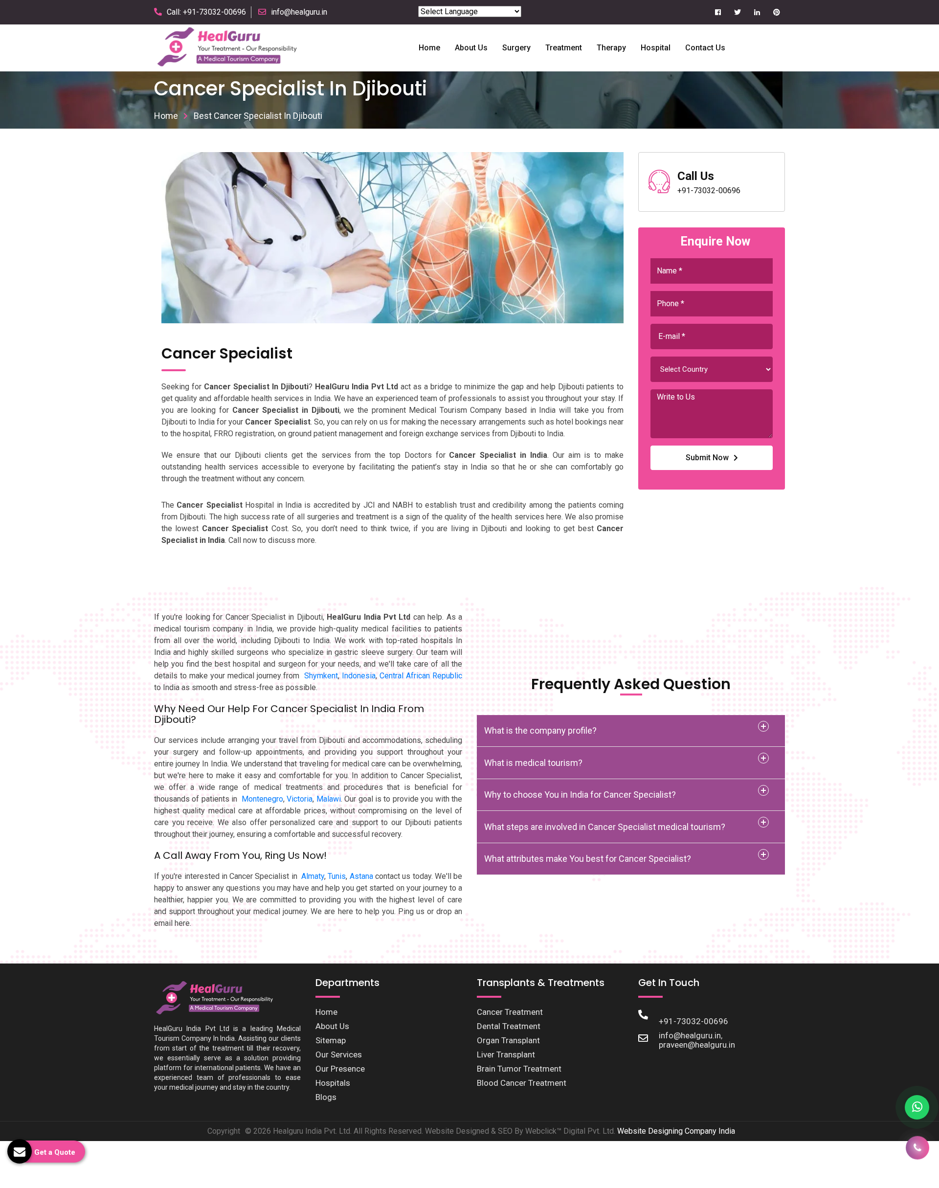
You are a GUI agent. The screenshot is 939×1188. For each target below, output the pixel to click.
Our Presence (340, 1069)
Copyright (223, 1131)
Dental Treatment (508, 1026)
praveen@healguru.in (697, 1045)
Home (429, 47)
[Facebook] (717, 12)
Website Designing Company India (676, 1131)
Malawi (328, 799)
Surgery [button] (516, 47)
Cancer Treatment (510, 1012)
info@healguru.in (299, 12)
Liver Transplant (506, 1054)
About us (471, 47)
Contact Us (705, 47)
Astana (361, 876)
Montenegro (262, 799)
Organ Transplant (508, 1040)
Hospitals (332, 1083)
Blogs (325, 1097)
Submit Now (707, 457)
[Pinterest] (776, 12)
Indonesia (359, 675)
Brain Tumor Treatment (519, 1069)
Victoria (300, 799)
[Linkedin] (756, 12)
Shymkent (321, 675)
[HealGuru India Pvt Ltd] (233, 47)
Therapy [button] (611, 47)
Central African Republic (421, 675)
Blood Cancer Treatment (521, 1083)
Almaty (312, 876)
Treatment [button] (563, 47)
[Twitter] (737, 12)
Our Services (338, 1054)
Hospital (656, 47)
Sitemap (330, 1040)
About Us (332, 1026)
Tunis (337, 876)
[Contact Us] (917, 1152)
